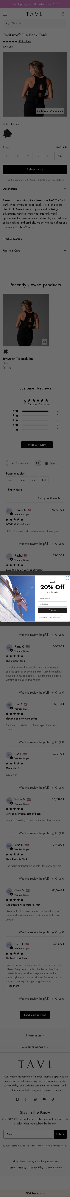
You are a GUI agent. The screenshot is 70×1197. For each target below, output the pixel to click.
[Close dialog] (67, 578)
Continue (52, 610)
